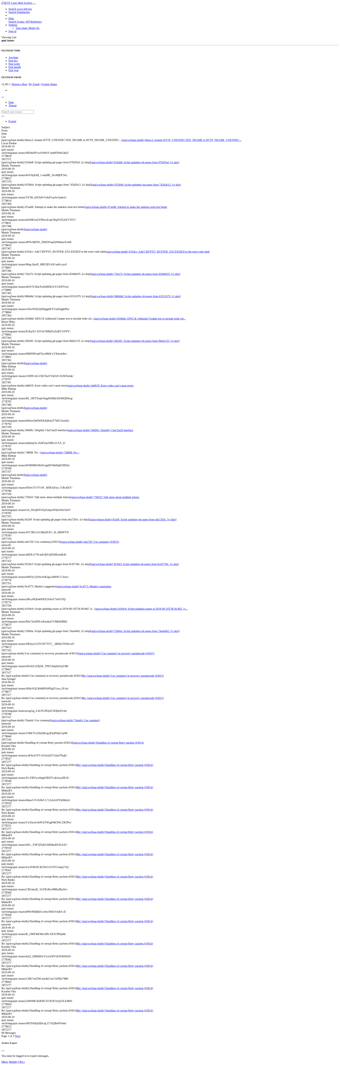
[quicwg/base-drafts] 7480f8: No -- (59, 452)
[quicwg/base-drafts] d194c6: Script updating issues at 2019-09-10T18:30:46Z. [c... (141, 608)
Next (17, 1036)
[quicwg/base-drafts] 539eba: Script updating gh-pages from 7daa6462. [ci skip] (135, 631)
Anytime (13, 57)
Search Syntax (16, 21)
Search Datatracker (19, 12)
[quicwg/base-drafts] (35, 229)
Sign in (12, 31)
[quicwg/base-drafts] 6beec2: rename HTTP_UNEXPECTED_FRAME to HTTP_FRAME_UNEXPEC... (181, 140)
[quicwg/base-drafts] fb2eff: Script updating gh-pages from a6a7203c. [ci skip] (132, 519)
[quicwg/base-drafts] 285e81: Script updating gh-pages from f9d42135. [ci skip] (135, 340)
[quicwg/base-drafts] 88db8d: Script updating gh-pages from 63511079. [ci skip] (136, 296)
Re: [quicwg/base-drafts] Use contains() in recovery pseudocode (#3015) (123, 675)
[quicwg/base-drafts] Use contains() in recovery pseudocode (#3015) (116, 653)
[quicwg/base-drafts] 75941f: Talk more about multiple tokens (104, 497)
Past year (13, 70)
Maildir (13, 1061)
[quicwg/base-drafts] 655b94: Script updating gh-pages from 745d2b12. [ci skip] (136, 184)
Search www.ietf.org (20, 8)
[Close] (2, 1050)
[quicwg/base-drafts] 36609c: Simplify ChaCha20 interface (100, 430)
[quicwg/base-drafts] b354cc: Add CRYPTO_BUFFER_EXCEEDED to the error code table (158, 251)
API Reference (33, 21)
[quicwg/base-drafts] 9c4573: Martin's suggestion (83, 586)
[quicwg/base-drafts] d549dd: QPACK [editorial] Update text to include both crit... (140, 318)
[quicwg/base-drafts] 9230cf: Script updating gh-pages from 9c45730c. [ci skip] (134, 564)
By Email (34, 84)
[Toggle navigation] (34, 3)
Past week (14, 63)
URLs (21, 1061)
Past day (13, 60)
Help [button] (11, 18)
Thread (12, 105)
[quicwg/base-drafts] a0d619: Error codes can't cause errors (100, 385)
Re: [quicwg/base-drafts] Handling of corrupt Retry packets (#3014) (115, 765)
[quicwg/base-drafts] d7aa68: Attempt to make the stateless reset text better (125, 207)
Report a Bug (19, 84)
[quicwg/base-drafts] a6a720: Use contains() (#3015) (89, 541)
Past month (14, 67)
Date (11, 102)
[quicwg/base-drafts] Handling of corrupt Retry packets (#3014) (108, 742)
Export (12, 121)
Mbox (4, 1061)
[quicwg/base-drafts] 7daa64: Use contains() (75, 720)
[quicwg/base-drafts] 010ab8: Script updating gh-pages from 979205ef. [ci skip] (134, 162)
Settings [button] (12, 24)
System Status (49, 84)
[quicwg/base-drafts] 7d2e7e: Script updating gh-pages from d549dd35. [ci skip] (135, 273)
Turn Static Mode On (27, 28)
